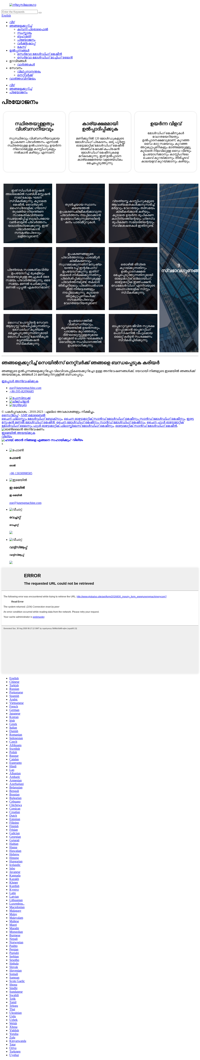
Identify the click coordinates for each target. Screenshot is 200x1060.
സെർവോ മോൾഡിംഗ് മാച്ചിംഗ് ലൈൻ (45, 57)
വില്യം (7, 436)
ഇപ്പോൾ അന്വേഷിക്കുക (20, 381)
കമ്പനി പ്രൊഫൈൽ (32, 29)
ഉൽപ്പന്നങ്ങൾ (19, 50)
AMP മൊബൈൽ (33, 415)
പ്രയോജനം (26, 39)
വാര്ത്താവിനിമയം (22, 78)
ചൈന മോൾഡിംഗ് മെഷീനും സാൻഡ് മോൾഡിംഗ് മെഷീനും (100, 422)
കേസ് (21, 47)
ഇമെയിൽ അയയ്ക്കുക (18, 432)
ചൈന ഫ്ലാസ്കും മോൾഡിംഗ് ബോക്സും (32, 418)
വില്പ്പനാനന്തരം (29, 71)
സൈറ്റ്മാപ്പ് (10, 415)
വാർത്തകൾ (26, 64)
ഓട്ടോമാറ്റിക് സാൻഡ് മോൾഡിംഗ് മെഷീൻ (146, 425)
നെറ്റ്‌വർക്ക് (25, 75)
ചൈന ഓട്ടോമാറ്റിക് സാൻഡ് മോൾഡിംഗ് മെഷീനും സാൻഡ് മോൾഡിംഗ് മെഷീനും (124, 418)
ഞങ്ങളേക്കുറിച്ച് (20, 25)
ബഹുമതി (24, 36)
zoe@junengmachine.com (25, 387)
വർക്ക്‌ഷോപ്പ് (26, 43)
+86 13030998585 (20, 473)
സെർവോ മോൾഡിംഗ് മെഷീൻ (39, 54)
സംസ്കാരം (24, 32)
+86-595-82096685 (21, 391)
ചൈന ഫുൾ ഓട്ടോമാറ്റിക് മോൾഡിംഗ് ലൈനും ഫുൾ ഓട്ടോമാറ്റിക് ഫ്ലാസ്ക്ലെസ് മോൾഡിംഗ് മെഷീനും (93, 424)
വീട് (11, 22)
